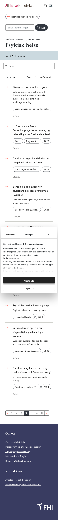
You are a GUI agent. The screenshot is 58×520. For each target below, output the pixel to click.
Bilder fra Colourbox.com (18, 460)
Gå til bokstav (17, 56)
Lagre (27, 288)
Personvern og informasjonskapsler (23, 446)
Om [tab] (47, 234)
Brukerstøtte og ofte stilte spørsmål (23, 484)
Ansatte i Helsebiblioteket (18, 479)
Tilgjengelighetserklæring (17, 451)
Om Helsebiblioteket (15, 442)
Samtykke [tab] (10, 234)
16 (42, 413)
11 (31, 413)
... (17, 413)
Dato (29, 77)
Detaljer (16, 115)
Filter (12, 66)
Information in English (16, 456)
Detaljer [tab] (29, 234)
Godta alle (29, 281)
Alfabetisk (46, 77)
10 (26, 413)
